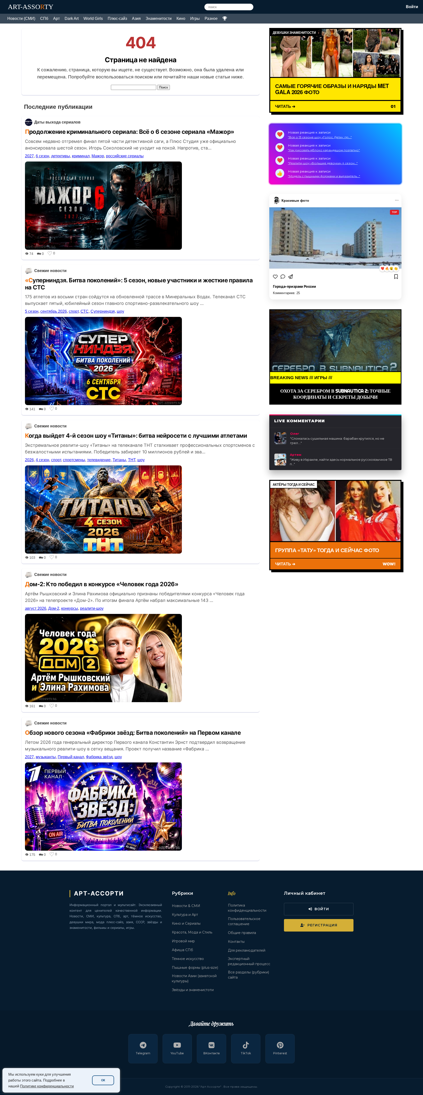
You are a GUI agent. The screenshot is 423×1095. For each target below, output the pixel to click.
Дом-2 (53, 608)
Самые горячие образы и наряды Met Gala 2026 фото (332, 89)
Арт (56, 18)
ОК (103, 1080)
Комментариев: (286, 293)
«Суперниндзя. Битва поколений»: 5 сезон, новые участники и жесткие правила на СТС (139, 284)
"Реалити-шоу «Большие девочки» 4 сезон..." (323, 163)
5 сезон (31, 311)
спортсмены (74, 460)
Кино (180, 18)
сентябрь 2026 (53, 311)
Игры (195, 18)
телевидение (99, 460)
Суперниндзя (103, 311)
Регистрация (322, 925)
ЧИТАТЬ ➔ (285, 106)
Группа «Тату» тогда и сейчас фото (327, 550)
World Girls (93, 18)
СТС (85, 311)
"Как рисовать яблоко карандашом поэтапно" (324, 150)
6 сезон (42, 156)
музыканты (46, 757)
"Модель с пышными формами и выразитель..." (324, 176)
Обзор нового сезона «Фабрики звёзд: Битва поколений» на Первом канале (133, 732)
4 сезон (42, 460)
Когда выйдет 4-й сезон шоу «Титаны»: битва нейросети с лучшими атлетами (136, 435)
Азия (136, 18)
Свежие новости (50, 271)
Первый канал (71, 757)
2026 (29, 460)
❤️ (383, 268)
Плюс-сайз (117, 18)
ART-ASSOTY (30, 7)
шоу (120, 311)
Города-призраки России (294, 286)
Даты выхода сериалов (57, 122)
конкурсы (69, 608)
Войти (412, 7)
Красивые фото (295, 200)
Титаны (119, 460)
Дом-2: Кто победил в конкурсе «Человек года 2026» (101, 584)
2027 (29, 156)
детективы (60, 156)
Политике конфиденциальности (47, 1086)
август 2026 (35, 608)
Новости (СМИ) (21, 18)
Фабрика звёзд (99, 757)
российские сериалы (125, 156)
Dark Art (72, 18)
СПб (44, 18)
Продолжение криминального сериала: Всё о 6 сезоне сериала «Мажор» (129, 131)
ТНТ (131, 460)
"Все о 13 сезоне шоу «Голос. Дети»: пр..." (320, 137)
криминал (81, 156)
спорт (74, 311)
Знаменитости (159, 18)
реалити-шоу (92, 608)
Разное (211, 18)
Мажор (98, 156)
